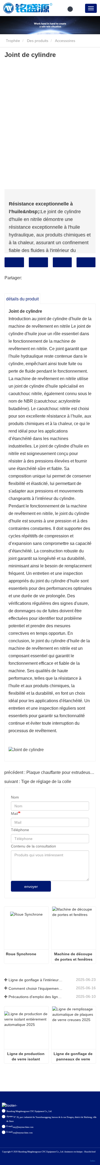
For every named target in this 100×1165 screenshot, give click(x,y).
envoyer (31, 886)
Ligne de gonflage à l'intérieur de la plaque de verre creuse (36, 980)
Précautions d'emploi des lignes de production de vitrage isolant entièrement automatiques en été (36, 997)
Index (92, 1161)
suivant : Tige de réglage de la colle (37, 781)
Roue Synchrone (21, 954)
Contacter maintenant (14, 262)
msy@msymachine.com (23, 1127)
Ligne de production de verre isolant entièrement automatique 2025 (26, 1057)
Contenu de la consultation (33, 846)
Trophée (12, 41)
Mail (14, 813)
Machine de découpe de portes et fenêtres (73, 956)
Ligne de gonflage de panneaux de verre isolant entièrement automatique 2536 (74, 1057)
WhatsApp (86, 262)
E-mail (38, 262)
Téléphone (62, 262)
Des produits (37, 41)
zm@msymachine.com (23, 1133)
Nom (15, 797)
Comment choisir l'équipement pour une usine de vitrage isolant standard (36, 988)
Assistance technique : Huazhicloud (79, 1152)
